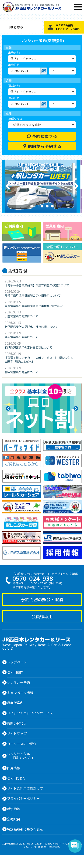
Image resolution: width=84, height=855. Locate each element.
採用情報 (13, 768)
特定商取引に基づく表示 (25, 829)
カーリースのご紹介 (21, 743)
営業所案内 (15, 702)
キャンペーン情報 (20, 692)
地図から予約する (42, 146)
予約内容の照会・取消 (42, 599)
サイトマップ (17, 733)
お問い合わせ (17, 723)
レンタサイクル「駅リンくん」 (21, 755)
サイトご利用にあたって (25, 788)
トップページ (17, 662)
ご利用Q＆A (16, 778)
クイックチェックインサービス (30, 713)
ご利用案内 (15, 672)
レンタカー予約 (18, 682)
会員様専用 (42, 616)
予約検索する (42, 136)
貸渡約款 (13, 808)
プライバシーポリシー (23, 798)
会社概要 (13, 819)
